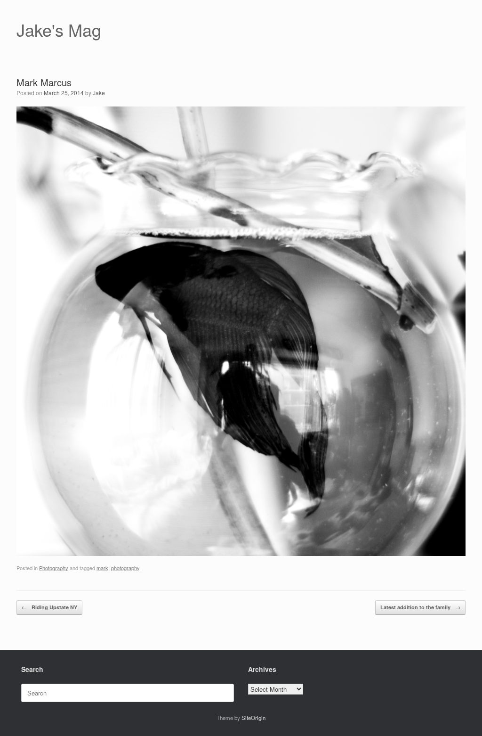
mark (102, 568)
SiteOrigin (253, 717)
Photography (53, 568)
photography (125, 568)
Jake (99, 93)
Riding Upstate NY (49, 607)
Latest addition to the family (420, 607)
